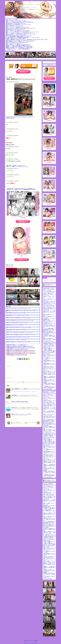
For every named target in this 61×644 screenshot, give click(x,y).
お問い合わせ (25, 640)
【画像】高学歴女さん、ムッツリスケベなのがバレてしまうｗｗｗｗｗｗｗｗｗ (24, 395)
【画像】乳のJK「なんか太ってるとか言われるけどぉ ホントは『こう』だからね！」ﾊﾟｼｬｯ (21, 353)
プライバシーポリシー (31, 640)
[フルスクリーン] (31, 114)
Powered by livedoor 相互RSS (10, 50)
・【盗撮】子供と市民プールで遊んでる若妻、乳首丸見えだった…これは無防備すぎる (20, 188)
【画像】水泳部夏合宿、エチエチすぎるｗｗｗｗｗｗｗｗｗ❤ (16, 354)
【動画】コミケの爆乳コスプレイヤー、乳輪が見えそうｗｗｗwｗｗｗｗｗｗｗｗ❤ (17, 44)
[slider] (22, 114)
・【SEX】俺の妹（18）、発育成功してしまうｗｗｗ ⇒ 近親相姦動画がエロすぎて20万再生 (21, 189)
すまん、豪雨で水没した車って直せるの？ (49, 341)
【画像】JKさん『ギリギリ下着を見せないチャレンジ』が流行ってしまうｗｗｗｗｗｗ (20, 350)
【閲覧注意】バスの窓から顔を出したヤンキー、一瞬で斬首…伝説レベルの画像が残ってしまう (49, 384)
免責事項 (36, 640)
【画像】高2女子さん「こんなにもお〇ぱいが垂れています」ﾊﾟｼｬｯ (17, 349)
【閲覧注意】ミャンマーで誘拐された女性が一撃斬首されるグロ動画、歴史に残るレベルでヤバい (19, 46)
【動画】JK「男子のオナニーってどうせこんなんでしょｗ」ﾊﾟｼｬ (15, 26)
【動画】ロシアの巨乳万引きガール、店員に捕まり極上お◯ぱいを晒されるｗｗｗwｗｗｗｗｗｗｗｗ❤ (20, 28)
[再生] (15, 114)
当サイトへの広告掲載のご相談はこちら (49, 64)
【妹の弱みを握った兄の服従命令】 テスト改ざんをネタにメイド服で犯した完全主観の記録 (49, 336)
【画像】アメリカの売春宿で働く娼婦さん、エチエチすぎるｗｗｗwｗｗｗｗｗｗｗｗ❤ (49, 412)
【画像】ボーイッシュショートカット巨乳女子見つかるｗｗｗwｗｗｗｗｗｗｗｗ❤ (17, 27)
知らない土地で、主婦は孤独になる (48, 483)
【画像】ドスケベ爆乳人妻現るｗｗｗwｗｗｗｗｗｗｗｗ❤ (14, 25)
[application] (23, 99)
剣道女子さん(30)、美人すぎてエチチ (48, 330)
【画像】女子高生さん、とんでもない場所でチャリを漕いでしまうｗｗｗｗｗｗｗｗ (24, 407)
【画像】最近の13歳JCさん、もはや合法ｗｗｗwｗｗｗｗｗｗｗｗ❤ (15, 23)
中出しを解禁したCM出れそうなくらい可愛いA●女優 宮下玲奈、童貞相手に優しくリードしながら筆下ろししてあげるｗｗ (23, 37)
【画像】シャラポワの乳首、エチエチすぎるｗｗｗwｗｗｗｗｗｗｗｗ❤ (16, 20)
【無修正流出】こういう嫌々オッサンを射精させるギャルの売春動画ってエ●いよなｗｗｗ (18, 45)
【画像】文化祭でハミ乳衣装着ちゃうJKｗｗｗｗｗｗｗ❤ (15, 165)
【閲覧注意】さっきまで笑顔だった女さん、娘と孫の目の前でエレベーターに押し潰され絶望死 (49, 380)
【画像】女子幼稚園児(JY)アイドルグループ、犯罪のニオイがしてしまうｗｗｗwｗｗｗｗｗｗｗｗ (20, 41)
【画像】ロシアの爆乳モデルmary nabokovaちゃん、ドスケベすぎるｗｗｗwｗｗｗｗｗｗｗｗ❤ (49, 294)
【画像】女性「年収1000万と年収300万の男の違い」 (20, 401)
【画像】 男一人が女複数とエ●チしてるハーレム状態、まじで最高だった (16, 38)
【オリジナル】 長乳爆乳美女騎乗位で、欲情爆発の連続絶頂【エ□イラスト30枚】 (17, 36)
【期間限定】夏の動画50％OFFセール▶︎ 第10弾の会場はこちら (23, 72)
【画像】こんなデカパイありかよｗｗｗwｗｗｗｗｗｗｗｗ (14, 43)
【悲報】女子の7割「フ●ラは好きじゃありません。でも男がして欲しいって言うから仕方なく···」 (19, 35)
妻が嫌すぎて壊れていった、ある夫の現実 (11, 19)
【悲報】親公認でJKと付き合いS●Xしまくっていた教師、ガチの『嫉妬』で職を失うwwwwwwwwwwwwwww (49, 508)
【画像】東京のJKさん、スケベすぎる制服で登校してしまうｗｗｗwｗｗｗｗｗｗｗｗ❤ (18, 24)
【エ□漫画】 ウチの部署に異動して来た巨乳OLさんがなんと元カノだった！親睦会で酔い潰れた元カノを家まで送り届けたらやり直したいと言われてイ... (27, 39)
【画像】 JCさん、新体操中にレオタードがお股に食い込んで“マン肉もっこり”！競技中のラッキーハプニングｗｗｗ (49, 339)
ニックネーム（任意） (9, 377)
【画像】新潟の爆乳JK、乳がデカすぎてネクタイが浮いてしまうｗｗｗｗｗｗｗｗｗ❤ (20, 347)
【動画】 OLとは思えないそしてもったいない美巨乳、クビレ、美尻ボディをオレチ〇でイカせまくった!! (20, 40)
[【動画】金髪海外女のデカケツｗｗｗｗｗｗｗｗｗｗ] (24, 359)
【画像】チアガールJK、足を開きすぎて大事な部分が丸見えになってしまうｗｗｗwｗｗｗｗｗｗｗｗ (20, 22)
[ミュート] (29, 114)
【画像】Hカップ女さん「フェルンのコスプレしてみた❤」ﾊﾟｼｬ (21, 414)
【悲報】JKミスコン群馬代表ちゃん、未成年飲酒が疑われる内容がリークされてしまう (49, 514)
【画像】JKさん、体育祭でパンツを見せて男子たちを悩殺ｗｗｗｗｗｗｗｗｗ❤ (19, 346)
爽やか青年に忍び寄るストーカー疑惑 (48, 288)
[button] (23, 99)
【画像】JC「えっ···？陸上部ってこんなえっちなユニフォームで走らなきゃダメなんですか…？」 (19, 21)
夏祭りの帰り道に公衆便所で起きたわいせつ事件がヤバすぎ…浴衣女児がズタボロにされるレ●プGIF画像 (49, 333)
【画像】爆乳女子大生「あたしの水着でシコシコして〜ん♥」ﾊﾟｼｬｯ (15, 29)
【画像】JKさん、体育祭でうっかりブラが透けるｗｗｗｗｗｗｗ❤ (17, 166)
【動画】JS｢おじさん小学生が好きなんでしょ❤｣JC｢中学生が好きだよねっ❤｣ (17, 42)
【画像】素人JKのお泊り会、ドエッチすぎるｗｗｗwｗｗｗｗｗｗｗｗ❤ (16, 34)
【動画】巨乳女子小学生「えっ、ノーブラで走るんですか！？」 (16, 344)
